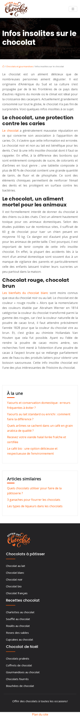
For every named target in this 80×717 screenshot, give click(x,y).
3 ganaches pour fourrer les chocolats (33, 500)
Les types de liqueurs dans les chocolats (35, 506)
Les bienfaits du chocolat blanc (25, 293)
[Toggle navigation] (73, 9)
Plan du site (40, 714)
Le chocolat (10, 131)
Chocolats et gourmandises (19, 66)
